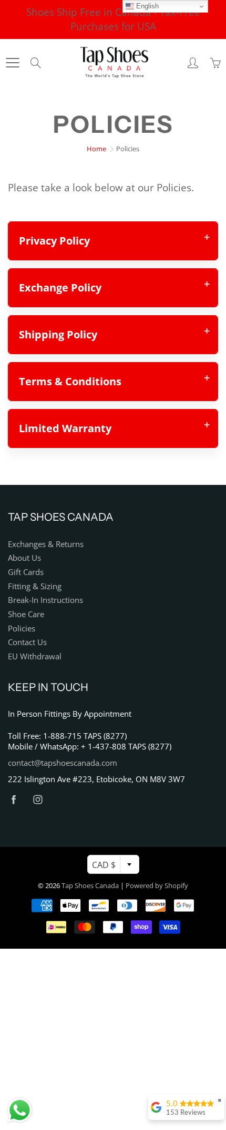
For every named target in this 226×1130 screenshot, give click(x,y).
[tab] (113, 241)
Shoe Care (26, 614)
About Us (24, 558)
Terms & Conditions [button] (70, 381)
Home (96, 148)
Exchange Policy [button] (60, 287)
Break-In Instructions (45, 600)
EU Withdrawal (34, 656)
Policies (21, 629)
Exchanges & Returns (46, 544)
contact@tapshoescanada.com (62, 763)
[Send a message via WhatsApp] (19, 1110)
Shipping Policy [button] (58, 334)
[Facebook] (13, 799)
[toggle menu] (12, 63)
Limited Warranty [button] (65, 428)
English (146, 6)
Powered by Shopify (157, 885)
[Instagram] (37, 799)
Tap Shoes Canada (90, 885)
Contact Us (27, 642)
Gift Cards (26, 572)
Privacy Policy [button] (54, 240)
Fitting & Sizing (34, 586)
